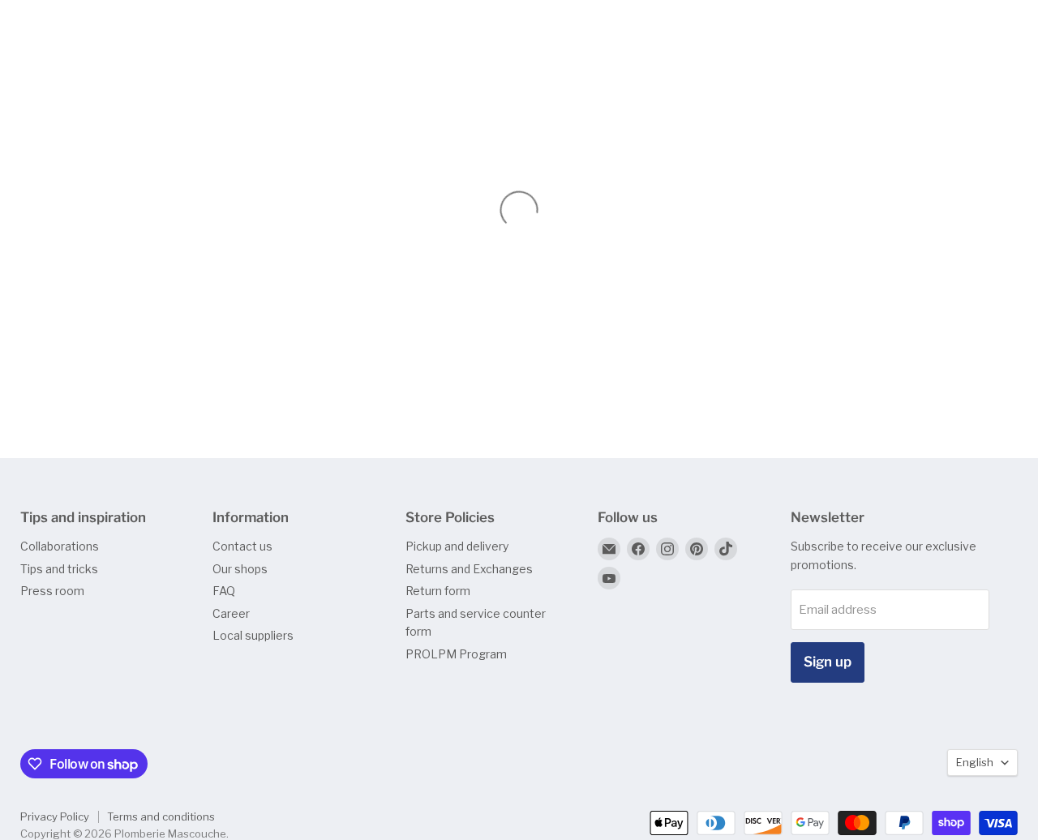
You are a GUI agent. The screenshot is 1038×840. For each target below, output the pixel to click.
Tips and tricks (59, 569)
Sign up (827, 662)
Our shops (240, 569)
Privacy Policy (54, 816)
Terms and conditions (161, 816)
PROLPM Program (456, 654)
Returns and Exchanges (469, 569)
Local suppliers (253, 635)
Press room (52, 591)
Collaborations (59, 546)
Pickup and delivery (456, 546)
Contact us (242, 546)
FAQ (223, 591)
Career (231, 613)
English (974, 762)
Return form (437, 591)
